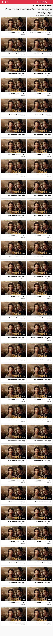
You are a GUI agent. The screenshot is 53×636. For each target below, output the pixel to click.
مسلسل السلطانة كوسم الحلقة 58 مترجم (42, 53)
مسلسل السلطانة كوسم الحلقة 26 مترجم (42, 379)
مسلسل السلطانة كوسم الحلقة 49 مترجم (16, 134)
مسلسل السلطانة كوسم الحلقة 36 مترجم (42, 276)
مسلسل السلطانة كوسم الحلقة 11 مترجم (16, 521)
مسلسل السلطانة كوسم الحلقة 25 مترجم (16, 379)
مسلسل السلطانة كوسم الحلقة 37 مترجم (16, 256)
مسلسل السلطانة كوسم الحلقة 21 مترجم (16, 420)
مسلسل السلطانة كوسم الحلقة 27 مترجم (16, 359)
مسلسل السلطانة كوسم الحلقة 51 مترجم (16, 114)
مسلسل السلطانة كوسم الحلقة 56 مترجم (42, 73)
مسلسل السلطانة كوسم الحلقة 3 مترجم (17, 602)
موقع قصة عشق (42, 2)
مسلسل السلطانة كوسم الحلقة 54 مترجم (42, 94)
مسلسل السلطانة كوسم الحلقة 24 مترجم (42, 399)
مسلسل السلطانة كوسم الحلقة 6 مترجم (43, 582)
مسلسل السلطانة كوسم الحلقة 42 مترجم (42, 215)
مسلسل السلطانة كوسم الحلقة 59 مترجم (16, 33)
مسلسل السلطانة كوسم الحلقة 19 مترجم (16, 440)
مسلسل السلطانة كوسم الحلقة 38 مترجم (42, 256)
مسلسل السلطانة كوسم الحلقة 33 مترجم (16, 297)
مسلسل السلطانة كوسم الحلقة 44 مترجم (42, 195)
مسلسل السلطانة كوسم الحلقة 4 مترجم (43, 602)
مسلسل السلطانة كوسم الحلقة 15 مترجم (16, 481)
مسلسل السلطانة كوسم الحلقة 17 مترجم (16, 460)
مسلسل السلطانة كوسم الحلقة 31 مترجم (16, 317)
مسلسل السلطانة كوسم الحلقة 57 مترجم (16, 53)
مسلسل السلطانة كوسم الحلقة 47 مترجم (16, 154)
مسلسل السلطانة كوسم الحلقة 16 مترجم (42, 481)
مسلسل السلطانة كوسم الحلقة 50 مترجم (42, 134)
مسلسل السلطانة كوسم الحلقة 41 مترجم (16, 215)
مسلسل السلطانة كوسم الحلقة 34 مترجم (42, 297)
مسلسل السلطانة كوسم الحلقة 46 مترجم (42, 175)
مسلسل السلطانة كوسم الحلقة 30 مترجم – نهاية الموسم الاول (41, 338)
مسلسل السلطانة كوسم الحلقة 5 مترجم (17, 582)
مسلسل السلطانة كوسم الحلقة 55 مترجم (16, 73)
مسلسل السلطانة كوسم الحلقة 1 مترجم (17, 623)
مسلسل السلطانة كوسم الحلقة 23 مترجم (16, 399)
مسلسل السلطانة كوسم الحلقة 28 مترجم (42, 359)
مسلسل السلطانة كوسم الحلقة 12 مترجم (42, 521)
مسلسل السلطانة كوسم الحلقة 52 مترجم (42, 114)
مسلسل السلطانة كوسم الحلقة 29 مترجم (16, 337)
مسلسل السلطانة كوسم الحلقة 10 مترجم (42, 542)
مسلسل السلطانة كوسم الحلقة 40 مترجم (42, 236)
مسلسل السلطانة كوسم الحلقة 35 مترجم (16, 276)
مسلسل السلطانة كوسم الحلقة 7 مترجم (17, 562)
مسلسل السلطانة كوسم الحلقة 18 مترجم (42, 460)
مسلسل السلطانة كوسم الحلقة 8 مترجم (43, 562)
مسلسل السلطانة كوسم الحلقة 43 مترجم (16, 195)
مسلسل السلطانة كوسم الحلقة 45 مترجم (16, 175)
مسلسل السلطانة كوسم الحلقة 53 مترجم (16, 94)
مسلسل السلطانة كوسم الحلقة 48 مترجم (42, 154)
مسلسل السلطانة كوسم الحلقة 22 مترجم (42, 420)
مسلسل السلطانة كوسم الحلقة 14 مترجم (42, 501)
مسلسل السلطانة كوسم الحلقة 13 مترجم (16, 501)
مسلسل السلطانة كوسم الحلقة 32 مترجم (42, 317)
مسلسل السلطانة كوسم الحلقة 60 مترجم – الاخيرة (40, 33)
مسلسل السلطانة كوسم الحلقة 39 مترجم (16, 236)
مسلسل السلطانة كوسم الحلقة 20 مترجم (42, 440)
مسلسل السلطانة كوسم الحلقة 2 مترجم (43, 623)
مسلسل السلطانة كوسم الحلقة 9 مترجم (17, 542)
